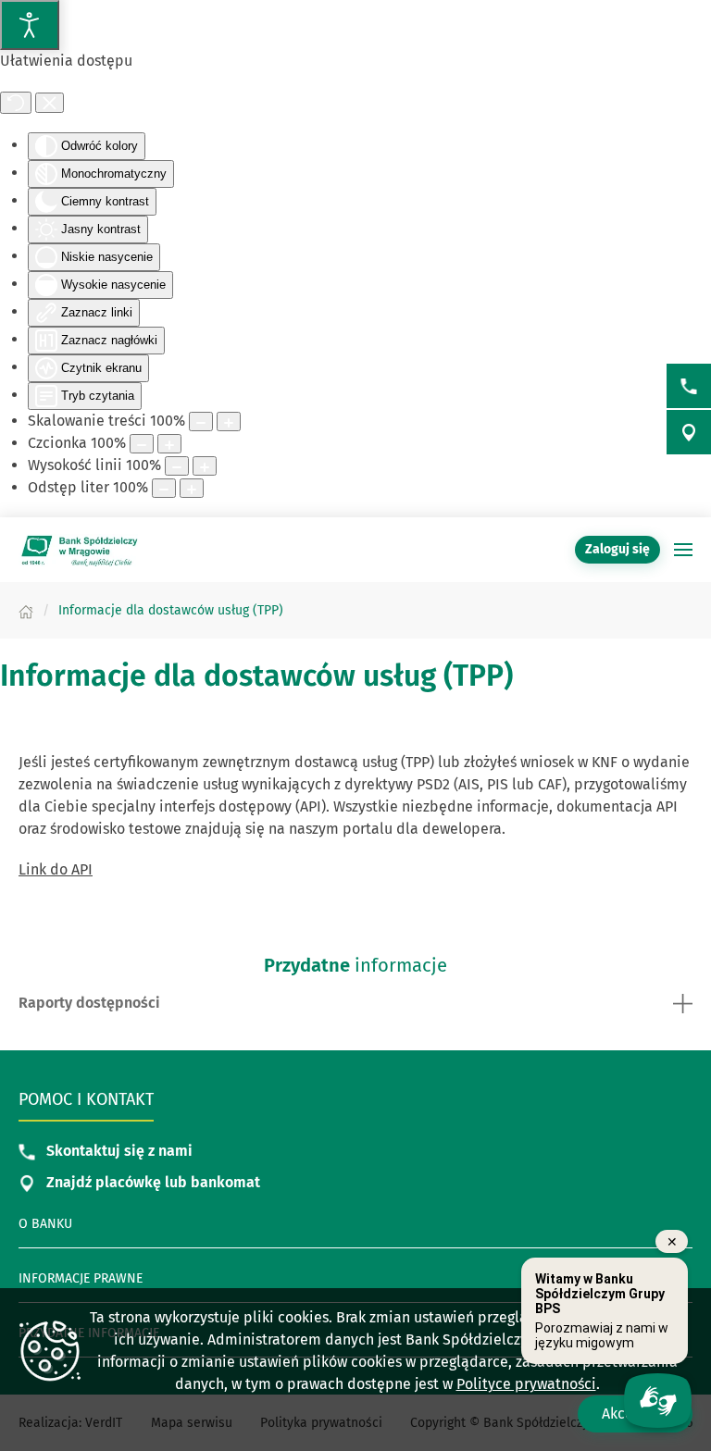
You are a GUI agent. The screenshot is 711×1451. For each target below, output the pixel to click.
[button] (683, 550)
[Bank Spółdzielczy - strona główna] (79, 550)
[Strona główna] (26, 610)
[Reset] (15, 103)
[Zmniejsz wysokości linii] (177, 466)
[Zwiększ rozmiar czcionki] (169, 443)
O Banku (45, 1224)
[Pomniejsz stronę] (201, 421)
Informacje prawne (81, 1278)
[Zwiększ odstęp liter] (192, 488)
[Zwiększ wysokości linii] (205, 466)
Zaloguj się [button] (617, 549)
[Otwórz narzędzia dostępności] (29, 25)
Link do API (56, 869)
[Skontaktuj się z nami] (689, 386)
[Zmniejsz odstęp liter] (164, 488)
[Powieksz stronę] (229, 421)
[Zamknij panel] (49, 103)
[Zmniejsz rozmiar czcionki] (142, 443)
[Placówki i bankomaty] (689, 432)
